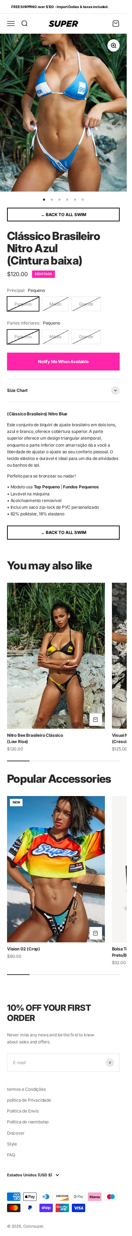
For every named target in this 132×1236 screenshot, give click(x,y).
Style (12, 1144)
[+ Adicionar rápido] (95, 719)
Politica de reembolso (28, 1121)
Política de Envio (23, 1111)
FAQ (11, 1154)
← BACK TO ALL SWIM (63, 214)
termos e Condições (26, 1089)
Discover (16, 1133)
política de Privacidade (29, 1100)
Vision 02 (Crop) (23, 948)
